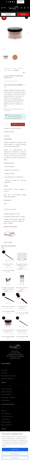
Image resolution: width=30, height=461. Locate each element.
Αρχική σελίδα (8, 68)
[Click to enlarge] (3, 48)
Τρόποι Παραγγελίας (7, 391)
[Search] (28, 7)
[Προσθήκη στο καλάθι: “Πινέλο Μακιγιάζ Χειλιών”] (6, 303)
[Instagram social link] (8, 2)
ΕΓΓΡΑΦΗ (20, 1)
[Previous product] (22, 72)
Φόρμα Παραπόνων (6, 425)
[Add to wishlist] (9, 260)
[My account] (21, 7)
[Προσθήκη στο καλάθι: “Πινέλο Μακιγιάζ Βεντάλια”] (20, 303)
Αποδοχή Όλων (15, 449)
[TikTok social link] (14, 2)
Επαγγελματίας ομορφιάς (8, 14)
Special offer (7, 221)
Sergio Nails (21, 219)
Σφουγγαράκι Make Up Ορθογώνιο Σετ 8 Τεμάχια (22, 265)
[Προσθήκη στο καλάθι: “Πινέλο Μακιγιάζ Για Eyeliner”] (6, 260)
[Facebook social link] (6, 2)
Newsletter (4, 410)
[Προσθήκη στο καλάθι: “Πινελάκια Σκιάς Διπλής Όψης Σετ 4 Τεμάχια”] (6, 284)
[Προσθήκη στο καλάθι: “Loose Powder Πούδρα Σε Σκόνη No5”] (6, 326)
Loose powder (13, 219)
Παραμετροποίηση (15, 453)
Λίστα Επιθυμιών (6, 413)
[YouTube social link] (10, 2)
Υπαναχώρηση (5, 400)
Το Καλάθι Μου (5, 419)
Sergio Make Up (8, 70)
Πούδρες (16, 70)
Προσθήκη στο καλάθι (17, 124)
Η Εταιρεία (4, 373)
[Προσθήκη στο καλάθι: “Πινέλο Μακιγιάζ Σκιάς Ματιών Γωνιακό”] (20, 326)
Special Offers (15, 216)
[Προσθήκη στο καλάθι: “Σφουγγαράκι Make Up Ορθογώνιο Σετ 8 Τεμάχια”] (20, 260)
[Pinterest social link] (12, 2)
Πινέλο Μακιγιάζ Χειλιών (8, 306)
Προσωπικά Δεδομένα (7, 378)
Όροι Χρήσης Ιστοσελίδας (8, 375)
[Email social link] (11, 242)
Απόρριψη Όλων (15, 457)
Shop (14, 68)
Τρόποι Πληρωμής (6, 394)
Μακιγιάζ (20, 68)
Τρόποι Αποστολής (6, 389)
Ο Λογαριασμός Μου (6, 416)
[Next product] (25, 72)
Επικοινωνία (4, 370)
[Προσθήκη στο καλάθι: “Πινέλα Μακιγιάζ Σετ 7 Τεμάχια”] (20, 284)
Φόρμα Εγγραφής (6, 422)
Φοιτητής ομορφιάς (23, 14)
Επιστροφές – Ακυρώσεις (8, 397)
